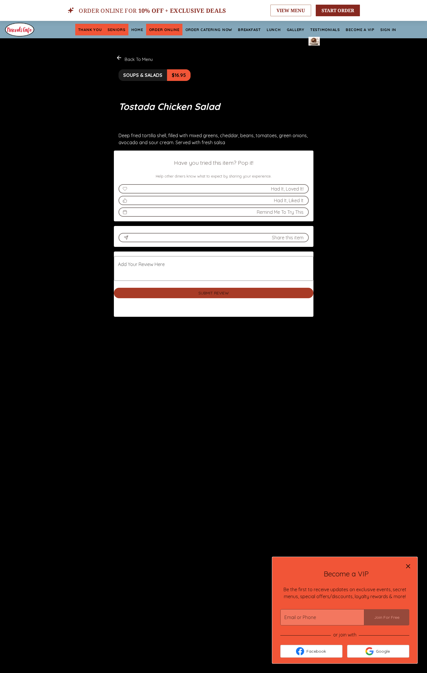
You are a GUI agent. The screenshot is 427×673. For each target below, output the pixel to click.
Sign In (388, 29)
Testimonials (325, 29)
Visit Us (294, 41)
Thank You (90, 29)
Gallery (295, 29)
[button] (135, 58)
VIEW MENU (291, 10)
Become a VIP (360, 29)
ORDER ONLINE (164, 29)
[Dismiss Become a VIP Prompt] (408, 566)
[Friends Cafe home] (31, 29)
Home (137, 29)
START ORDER (338, 10)
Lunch (274, 29)
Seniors (116, 29)
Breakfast (249, 29)
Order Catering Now (208, 29)
